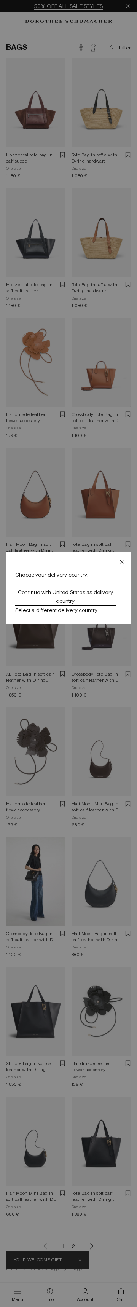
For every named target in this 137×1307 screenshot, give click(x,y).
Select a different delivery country (56, 610)
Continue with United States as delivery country (65, 596)
